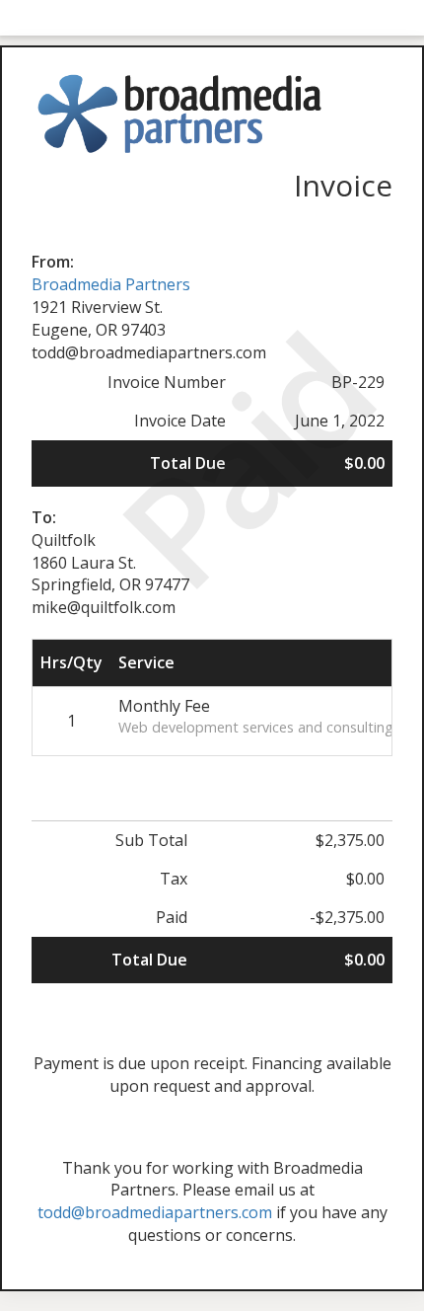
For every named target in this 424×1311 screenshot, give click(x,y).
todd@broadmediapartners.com (154, 1212)
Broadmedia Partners (111, 284)
